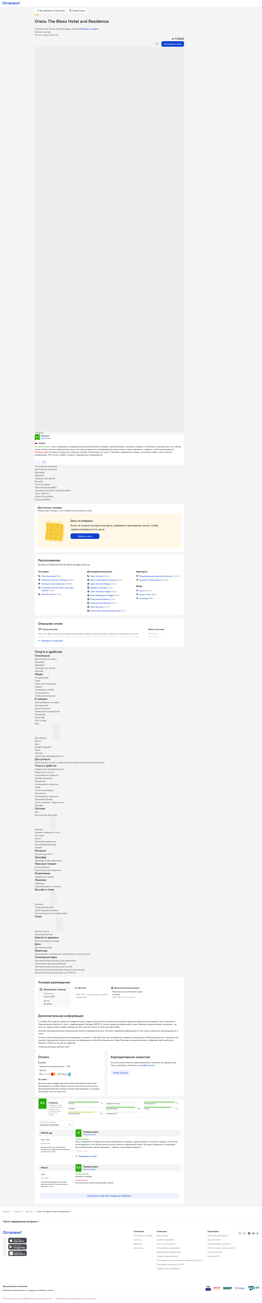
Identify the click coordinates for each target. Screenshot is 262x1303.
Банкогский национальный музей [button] (105, 610)
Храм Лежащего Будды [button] (100, 591)
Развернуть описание (52, 640)
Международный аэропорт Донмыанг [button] (156, 576)
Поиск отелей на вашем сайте (221, 1248)
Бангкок (29, 1211)
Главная (6, 1211)
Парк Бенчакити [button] (48, 594)
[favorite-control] (157, 44)
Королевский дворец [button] (99, 599)
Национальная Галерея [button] (100, 603)
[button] (109, 74)
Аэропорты (141, 571)
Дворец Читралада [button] (98, 587)
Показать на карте (89, 28)
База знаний (162, 1235)
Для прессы (139, 1248)
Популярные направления (168, 1248)
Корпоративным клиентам (219, 1244)
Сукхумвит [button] (144, 598)
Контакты (138, 1239)
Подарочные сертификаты (168, 1268)
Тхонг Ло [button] (143, 590)
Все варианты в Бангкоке (52, 10)
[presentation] (55, 1123)
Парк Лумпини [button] (96, 576)
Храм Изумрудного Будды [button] (102, 595)
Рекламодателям (215, 1252)
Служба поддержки (165, 1239)
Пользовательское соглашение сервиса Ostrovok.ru (180, 1260)
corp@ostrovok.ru (148, 1065)
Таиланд (17, 1211)
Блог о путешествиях (166, 1244)
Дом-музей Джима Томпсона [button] (103, 580)
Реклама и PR (214, 1256)
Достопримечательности (99, 571)
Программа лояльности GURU (170, 1264)
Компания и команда (143, 1235)
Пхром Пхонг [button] (145, 594)
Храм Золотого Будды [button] (100, 584)
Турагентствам (214, 1239)
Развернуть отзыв (88, 1156)
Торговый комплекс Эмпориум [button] (55, 580)
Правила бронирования (167, 1256)
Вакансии (138, 1244)
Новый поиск (78, 10)
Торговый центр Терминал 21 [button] (54, 584)
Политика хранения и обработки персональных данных (27, 1298)
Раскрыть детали (89, 1134)
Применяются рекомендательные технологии (75, 1298)
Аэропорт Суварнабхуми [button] (150, 580)
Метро (139, 586)
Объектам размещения (218, 1235)
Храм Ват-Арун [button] (97, 607)
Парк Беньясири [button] (48, 576)
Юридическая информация (169, 1252)
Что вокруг (43, 571)
